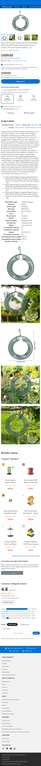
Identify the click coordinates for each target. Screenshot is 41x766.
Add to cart (20, 81)
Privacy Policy (6, 723)
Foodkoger (27, 2)
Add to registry (30, 113)
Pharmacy (5, 702)
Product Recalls (6, 711)
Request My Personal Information (12, 729)
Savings (24, 7)
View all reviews (8, 602)
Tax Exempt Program (8, 714)
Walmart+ (5, 690)
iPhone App (5, 739)
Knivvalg (21, 2)
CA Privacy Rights (7, 726)
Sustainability (6, 672)
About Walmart (6, 661)
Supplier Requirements (9, 675)
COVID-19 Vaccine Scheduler (11, 700)
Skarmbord (33, 2)
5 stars (3, 609)
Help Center (32, 648)
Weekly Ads (28, 651)
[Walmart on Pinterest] (14, 748)
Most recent (12, 624)
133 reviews (15, 50)
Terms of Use (6, 720)
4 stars (3, 611)
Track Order (15, 651)
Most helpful (6, 629)
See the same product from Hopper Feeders (26, 556)
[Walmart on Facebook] (3, 748)
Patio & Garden (19, 127)
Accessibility (6, 708)
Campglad (15, 2)
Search (36, 633)
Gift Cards (5, 693)
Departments (8, 7)
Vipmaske (10, 2)
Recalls (4, 705)
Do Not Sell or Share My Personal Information (15, 732)
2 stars (3, 616)
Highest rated (25, 624)
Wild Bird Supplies (30, 127)
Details (17, 109)
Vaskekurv (4, 2)
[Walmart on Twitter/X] (7, 748)
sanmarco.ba (18, 64)
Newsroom (5, 666)
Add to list (11, 113)
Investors (4, 669)
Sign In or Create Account (15, 648)
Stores (4, 684)
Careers (4, 663)
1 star (3, 618)
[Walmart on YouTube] (11, 748)
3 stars (3, 613)
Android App (6, 741)
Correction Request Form (12, 573)
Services (17, 7)
